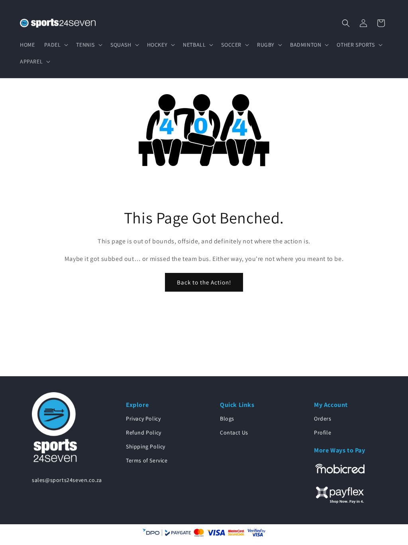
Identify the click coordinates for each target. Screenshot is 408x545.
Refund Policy (143, 432)
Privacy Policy (143, 418)
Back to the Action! (204, 282)
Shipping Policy (145, 446)
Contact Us (234, 432)
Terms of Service (147, 460)
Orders (323, 418)
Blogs (227, 418)
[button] (55, 44)
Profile (322, 432)
